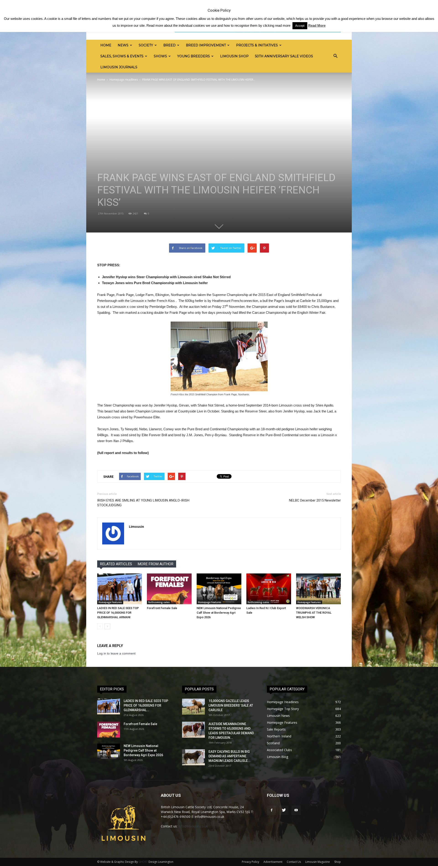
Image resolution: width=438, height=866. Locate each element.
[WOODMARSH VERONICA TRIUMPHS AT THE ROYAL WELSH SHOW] (318, 588)
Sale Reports (276, 729)
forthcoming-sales (159, 602)
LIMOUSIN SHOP (234, 56)
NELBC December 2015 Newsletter (315, 500)
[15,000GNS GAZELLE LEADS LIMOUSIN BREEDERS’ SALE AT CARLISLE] (193, 707)
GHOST (143, 862)
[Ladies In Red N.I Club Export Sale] (268, 588)
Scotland (273, 743)
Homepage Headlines (124, 80)
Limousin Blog (277, 757)
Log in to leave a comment (116, 653)
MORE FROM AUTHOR (155, 564)
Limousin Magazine (317, 862)
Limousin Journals (118, 67)
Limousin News (278, 715)
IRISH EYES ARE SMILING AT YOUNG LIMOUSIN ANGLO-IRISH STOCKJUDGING (143, 502)
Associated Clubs (279, 750)
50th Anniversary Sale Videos (284, 56)
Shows (160, 56)
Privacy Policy (250, 862)
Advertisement (272, 862)
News (123, 45)
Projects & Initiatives (257, 45)
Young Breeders (193, 56)
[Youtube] (296, 810)
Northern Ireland (279, 736)
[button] (335, 56)
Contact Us (294, 862)
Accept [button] (300, 25)
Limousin (136, 526)
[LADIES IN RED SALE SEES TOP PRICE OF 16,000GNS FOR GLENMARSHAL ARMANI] (119, 588)
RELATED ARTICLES (116, 564)
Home (105, 45)
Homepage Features (110, 602)
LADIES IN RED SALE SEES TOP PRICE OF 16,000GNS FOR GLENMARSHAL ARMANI (118, 612)
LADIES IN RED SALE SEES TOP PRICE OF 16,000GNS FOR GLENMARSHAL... (146, 705)
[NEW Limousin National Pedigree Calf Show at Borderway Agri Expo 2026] (219, 588)
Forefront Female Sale (162, 608)
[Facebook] (271, 810)
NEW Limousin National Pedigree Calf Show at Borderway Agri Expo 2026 (219, 612)
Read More (317, 25)
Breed (169, 45)
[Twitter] (283, 810)
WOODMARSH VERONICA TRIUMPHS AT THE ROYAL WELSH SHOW (313, 612)
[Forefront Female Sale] (169, 588)
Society (146, 45)
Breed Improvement (206, 45)
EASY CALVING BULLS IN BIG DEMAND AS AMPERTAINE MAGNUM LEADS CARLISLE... (229, 756)
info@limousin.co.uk (193, 826)
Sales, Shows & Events (121, 56)
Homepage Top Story (283, 709)
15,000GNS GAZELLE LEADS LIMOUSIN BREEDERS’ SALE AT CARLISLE (231, 705)
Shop (337, 862)
